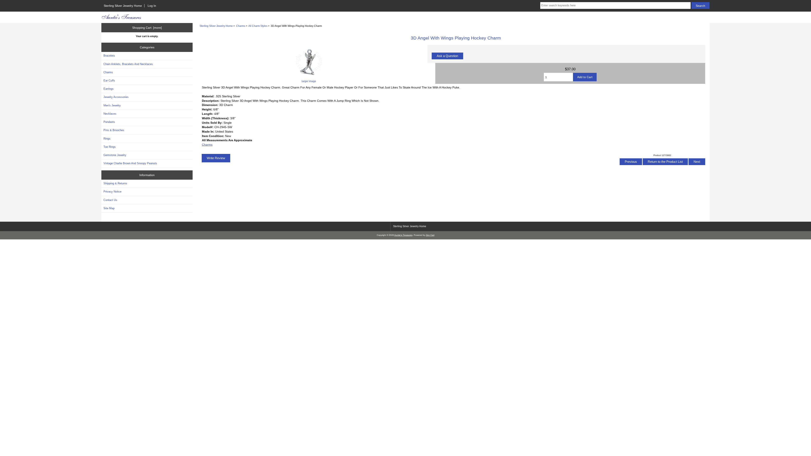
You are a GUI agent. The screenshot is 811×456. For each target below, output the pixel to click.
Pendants (109, 122)
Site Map (108, 208)
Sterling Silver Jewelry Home (123, 5)
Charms (240, 25)
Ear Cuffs (109, 80)
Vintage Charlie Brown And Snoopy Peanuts (130, 163)
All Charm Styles (257, 25)
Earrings (108, 88)
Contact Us (110, 200)
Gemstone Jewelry (114, 155)
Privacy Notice (112, 191)
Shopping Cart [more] (147, 27)
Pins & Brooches (113, 130)
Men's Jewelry (112, 105)
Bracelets (109, 55)
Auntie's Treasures (403, 235)
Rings (106, 138)
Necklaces (109, 113)
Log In (152, 5)
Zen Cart (430, 235)
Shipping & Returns (115, 183)
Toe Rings (109, 146)
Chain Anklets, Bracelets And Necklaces (128, 64)
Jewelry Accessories (116, 97)
